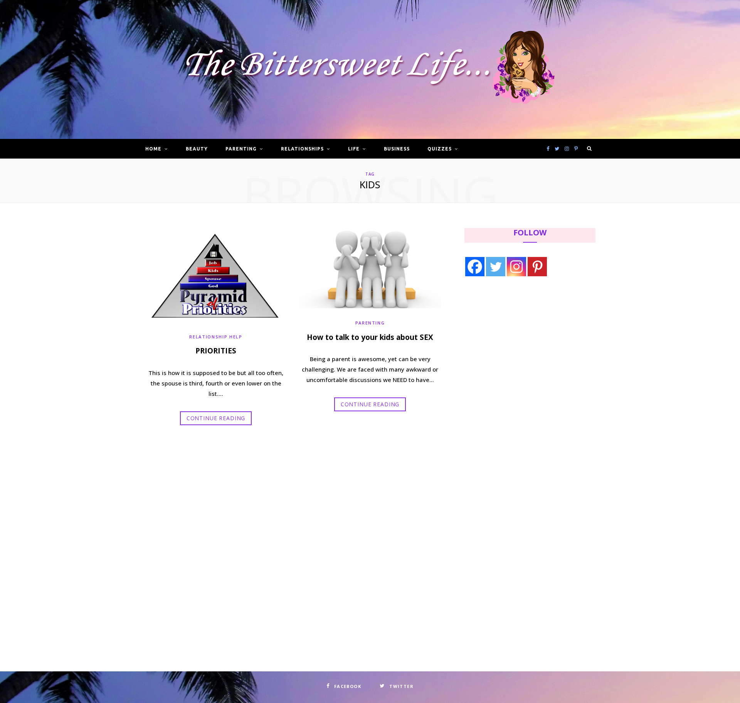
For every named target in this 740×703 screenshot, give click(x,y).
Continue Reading (216, 418)
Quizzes (439, 148)
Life (354, 148)
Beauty (197, 148)
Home (153, 148)
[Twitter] (495, 266)
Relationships (302, 148)
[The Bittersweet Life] (370, 69)
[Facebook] (474, 266)
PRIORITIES (215, 351)
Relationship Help (215, 337)
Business (397, 148)
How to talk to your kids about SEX (370, 337)
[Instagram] (516, 266)
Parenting (241, 148)
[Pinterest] (537, 266)
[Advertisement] (513, 346)
